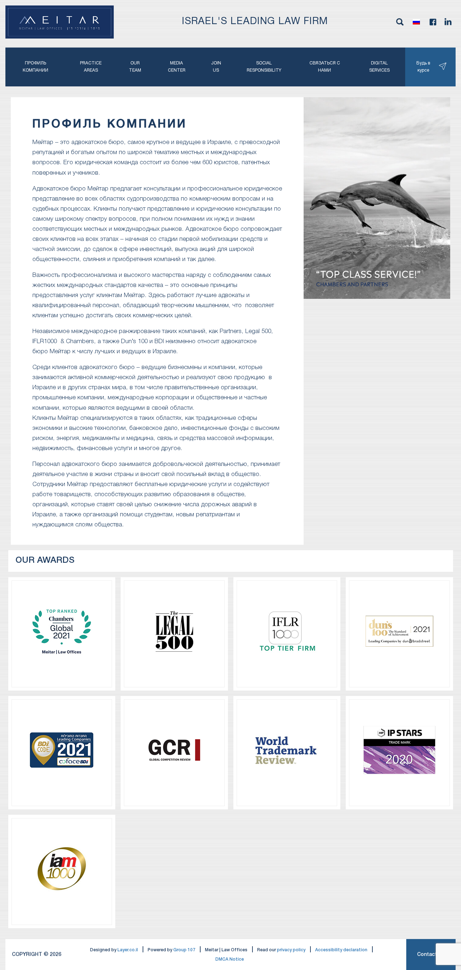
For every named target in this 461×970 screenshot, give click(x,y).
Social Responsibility (264, 66)
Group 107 (184, 950)
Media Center (176, 66)
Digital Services (379, 66)
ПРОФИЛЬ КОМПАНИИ (35, 66)
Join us (216, 66)
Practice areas (91, 66)
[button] (416, 22)
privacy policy (291, 950)
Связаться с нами (324, 66)
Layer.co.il (127, 950)
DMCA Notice (229, 959)
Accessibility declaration (341, 950)
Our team (135, 66)
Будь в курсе (423, 66)
